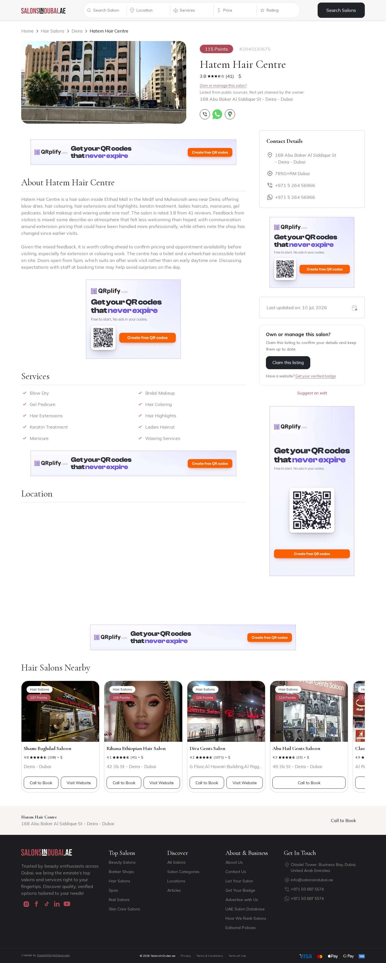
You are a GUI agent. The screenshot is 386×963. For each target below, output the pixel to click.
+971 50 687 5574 (307, 889)
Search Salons (341, 10)
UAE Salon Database (245, 909)
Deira (77, 31)
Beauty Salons (122, 862)
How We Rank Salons (245, 918)
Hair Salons (52, 31)
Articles (174, 890)
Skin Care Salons (124, 909)
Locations (176, 881)
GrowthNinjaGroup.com (53, 955)
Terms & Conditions (209, 956)
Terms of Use (237, 956)
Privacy (186, 956)
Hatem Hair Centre (109, 31)
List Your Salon (239, 881)
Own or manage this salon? (223, 85)
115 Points (216, 49)
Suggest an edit (312, 392)
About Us (234, 862)
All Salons (176, 862)
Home (27, 31)
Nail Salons (119, 899)
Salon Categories (183, 871)
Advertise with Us (241, 899)
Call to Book (41, 782)
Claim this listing (288, 362)
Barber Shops (121, 871)
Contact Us (235, 871)
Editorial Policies (240, 927)
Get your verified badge (315, 376)
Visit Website (79, 782)
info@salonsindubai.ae (312, 879)
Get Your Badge (240, 890)
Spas (113, 890)
